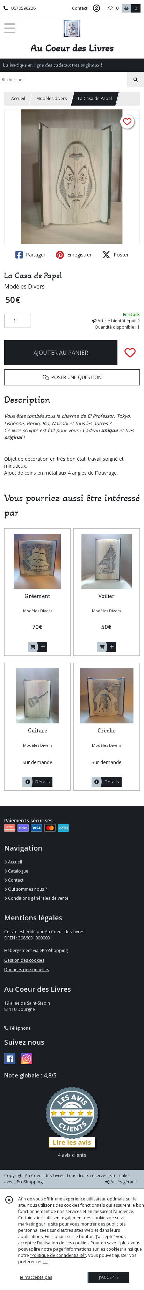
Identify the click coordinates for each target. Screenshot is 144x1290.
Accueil (18, 98)
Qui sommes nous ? (27, 889)
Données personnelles (26, 970)
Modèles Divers (24, 286)
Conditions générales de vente (38, 898)
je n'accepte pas (36, 1277)
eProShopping (28, 1182)
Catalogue (17, 871)
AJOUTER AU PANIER (61, 352)
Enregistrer (79, 254)
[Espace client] (96, 8)
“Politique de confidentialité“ (58, 1255)
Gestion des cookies (24, 960)
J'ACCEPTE (108, 1277)
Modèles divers (51, 98)
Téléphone (19, 1028)
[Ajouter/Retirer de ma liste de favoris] (130, 353)
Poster (120, 254)
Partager (34, 254)
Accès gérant (122, 1182)
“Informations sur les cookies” (93, 1249)
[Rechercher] (135, 80)
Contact (79, 8)
